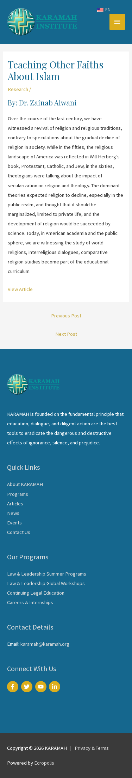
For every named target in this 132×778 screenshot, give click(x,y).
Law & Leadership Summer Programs (46, 574)
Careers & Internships (30, 602)
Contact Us (18, 532)
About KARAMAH (25, 484)
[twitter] (27, 686)
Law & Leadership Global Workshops (46, 583)
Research (18, 89)
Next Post (66, 334)
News (13, 513)
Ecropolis (44, 763)
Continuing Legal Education (35, 593)
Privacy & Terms (92, 748)
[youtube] (41, 686)
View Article (20, 289)
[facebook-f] (13, 686)
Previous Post (66, 315)
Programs (17, 494)
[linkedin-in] (55, 686)
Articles (15, 503)
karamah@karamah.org (44, 644)
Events (14, 522)
